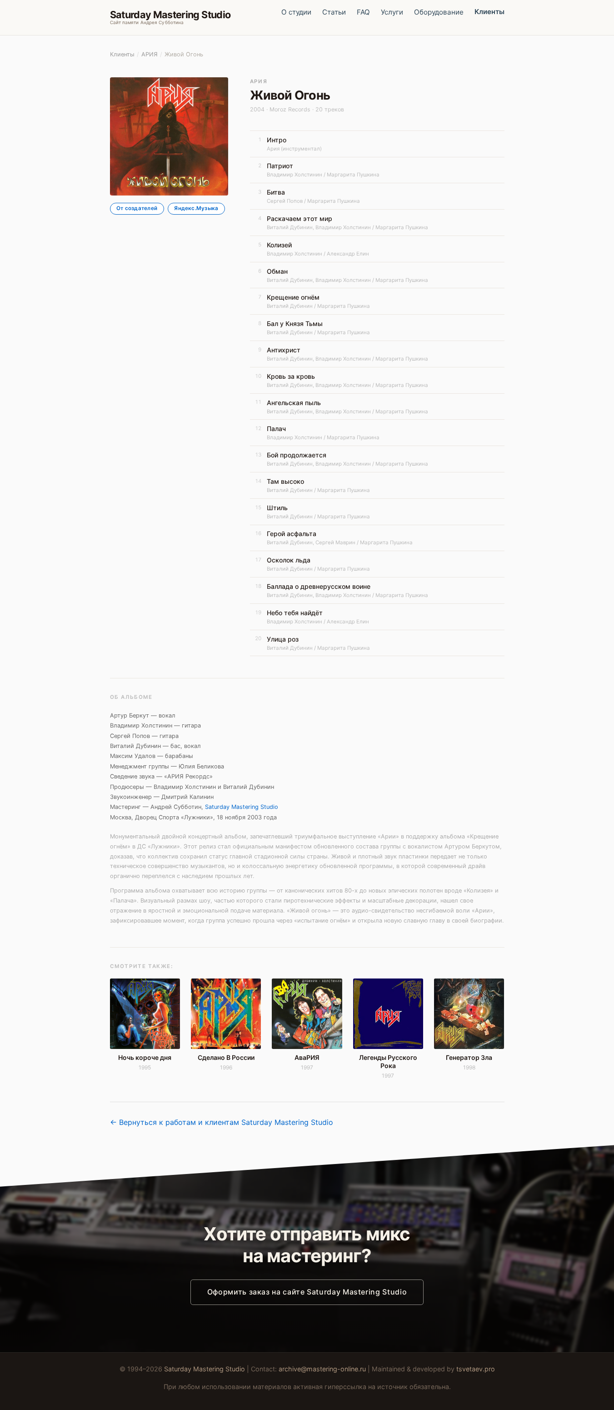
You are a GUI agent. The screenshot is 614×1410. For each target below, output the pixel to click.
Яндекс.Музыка (196, 209)
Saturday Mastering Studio (241, 806)
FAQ (363, 12)
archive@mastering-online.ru (322, 1369)
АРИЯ (149, 54)
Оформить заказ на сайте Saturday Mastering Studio (307, 1291)
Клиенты (489, 11)
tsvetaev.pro (475, 1369)
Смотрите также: (141, 966)
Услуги (392, 12)
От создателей (136, 209)
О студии (296, 12)
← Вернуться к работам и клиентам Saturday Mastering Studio (221, 1122)
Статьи (334, 12)
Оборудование (439, 12)
